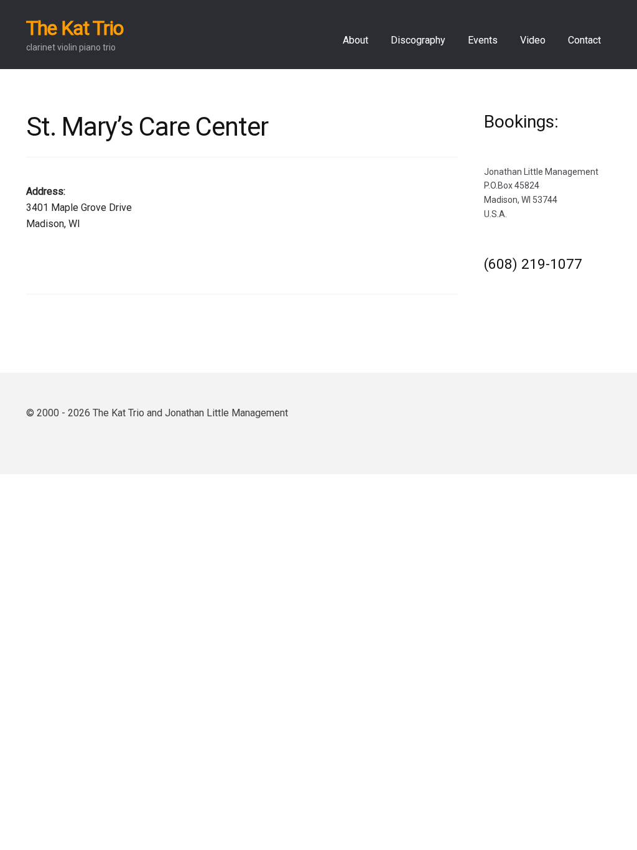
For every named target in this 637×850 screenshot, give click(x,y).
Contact (584, 40)
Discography (418, 40)
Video (533, 40)
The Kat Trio (74, 28)
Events (483, 40)
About (355, 40)
